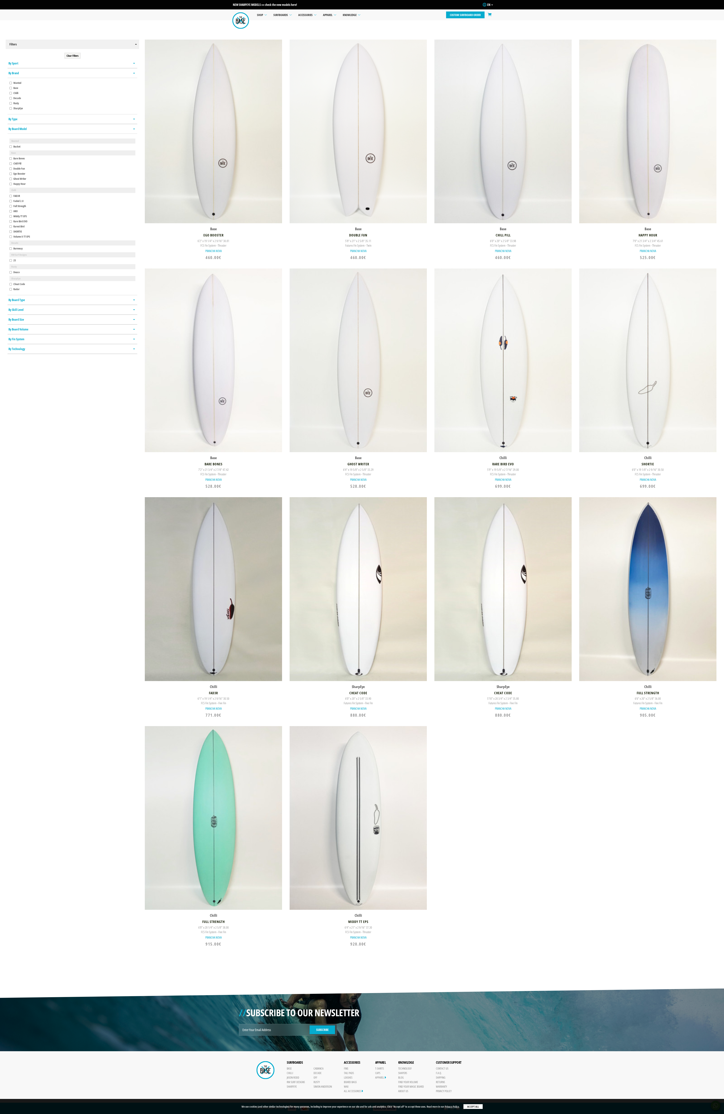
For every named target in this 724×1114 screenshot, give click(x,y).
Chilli (15, 93)
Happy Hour (19, 184)
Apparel (380, 1077)
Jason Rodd (293, 1077)
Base (15, 88)
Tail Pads (349, 1073)
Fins (346, 1068)
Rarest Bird (19, 226)
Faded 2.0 (18, 201)
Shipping (440, 1077)
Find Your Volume (408, 1082)
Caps (377, 1073)
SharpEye (18, 108)
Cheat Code (19, 284)
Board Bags (350, 1082)
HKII (15, 211)
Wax (346, 1086)
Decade (17, 98)
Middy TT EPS (20, 216)
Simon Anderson (323, 1086)
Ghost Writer (19, 178)
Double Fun (19, 168)
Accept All (473, 1106)
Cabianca (319, 1068)
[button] (72, 44)
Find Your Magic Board (411, 1086)
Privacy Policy (452, 1106)
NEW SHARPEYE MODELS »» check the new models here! (265, 5)
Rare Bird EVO (20, 221)
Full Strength (19, 206)
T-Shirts (379, 1068)
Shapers (402, 1073)
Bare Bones (19, 158)
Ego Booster (19, 173)
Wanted (17, 83)
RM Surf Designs (296, 1082)
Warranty (441, 1086)
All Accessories (353, 1091)
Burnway (18, 248)
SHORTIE (17, 231)
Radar (16, 289)
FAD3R (16, 196)
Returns (440, 1082)
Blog (401, 1077)
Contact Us (442, 1068)
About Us (403, 1091)
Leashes (348, 1077)
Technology (405, 1068)
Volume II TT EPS (21, 236)
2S (14, 260)
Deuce (16, 272)
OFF (315, 1077)
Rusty (16, 103)
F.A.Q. (439, 1073)
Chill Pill (17, 163)
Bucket (16, 146)
